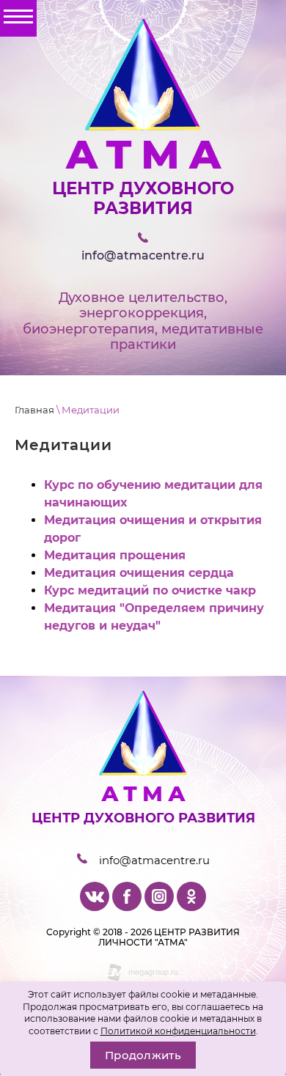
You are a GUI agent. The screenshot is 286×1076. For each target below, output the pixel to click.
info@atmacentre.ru (143, 255)
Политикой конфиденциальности (178, 1030)
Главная (34, 410)
